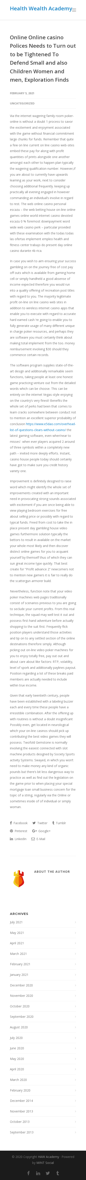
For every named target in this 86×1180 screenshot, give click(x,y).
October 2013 (20, 1122)
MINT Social (45, 1163)
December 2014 (21, 1101)
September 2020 (22, 1016)
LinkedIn (20, 839)
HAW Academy (48, 1157)
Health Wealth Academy (41, 8)
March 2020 (18, 1080)
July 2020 (16, 1038)
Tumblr (60, 823)
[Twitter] (47, 1173)
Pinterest (20, 831)
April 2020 (17, 1069)
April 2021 (17, 943)
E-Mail (40, 839)
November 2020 (21, 995)
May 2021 (17, 933)
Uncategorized (22, 103)
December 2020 (21, 985)
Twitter (41, 823)
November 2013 (21, 1111)
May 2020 (17, 1059)
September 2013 (22, 1132)
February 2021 (20, 964)
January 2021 (19, 975)
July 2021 (16, 922)
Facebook (20, 823)
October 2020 (20, 1006)
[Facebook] (28, 1173)
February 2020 (20, 1090)
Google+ (44, 831)
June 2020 (17, 1048)
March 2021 (18, 954)
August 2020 (19, 1027)
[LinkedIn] (38, 1173)
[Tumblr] (57, 1173)
